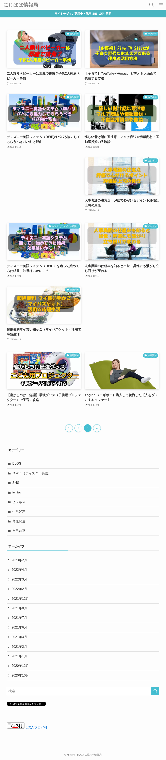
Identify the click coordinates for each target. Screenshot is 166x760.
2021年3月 (19, 637)
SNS (15, 482)
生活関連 (18, 511)
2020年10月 (20, 675)
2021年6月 (19, 627)
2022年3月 (19, 579)
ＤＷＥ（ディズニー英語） (31, 473)
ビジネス (18, 502)
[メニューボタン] (161, 5)
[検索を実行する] (155, 691)
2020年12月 (20, 665)
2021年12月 (20, 598)
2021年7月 (19, 617)
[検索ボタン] (151, 5)
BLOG (16, 463)
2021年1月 (19, 656)
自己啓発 (18, 530)
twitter (16, 492)
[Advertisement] (44, 186)
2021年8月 (19, 608)
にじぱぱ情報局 (20, 4)
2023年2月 (19, 560)
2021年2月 (19, 646)
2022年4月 (19, 569)
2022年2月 (19, 589)
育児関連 (18, 521)
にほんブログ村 (35, 727)
